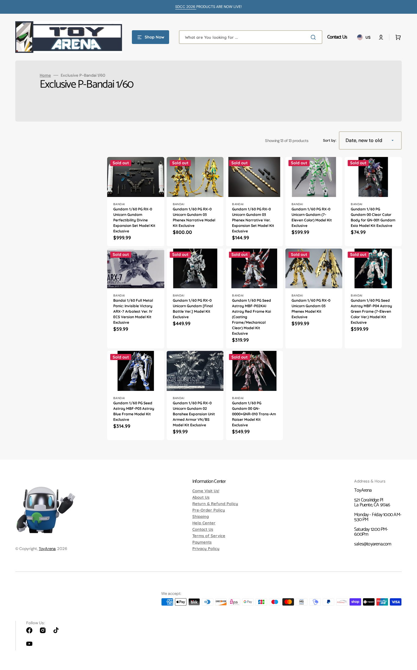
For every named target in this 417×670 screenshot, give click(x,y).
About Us (200, 497)
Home (45, 75)
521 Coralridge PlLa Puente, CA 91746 (372, 502)
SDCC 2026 (185, 6)
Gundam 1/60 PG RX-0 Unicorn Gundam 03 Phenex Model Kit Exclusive (311, 308)
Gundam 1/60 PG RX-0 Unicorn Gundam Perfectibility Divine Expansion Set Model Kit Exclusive (134, 220)
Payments (202, 542)
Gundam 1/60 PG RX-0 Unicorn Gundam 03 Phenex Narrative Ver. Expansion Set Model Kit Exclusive (253, 220)
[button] (381, 37)
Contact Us (202, 529)
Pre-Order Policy (208, 510)
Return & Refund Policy (215, 503)
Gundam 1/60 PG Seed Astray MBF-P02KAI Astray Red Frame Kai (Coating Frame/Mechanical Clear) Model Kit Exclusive (251, 317)
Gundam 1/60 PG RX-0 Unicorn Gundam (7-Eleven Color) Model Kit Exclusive (312, 217)
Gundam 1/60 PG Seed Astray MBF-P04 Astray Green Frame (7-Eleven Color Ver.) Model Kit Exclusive (371, 311)
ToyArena (47, 548)
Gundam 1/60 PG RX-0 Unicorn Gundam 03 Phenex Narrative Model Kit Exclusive (194, 217)
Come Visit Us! (205, 491)
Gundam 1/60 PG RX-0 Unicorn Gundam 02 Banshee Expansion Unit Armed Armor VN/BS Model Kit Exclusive (194, 414)
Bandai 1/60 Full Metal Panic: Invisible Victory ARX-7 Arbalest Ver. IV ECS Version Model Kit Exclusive (133, 311)
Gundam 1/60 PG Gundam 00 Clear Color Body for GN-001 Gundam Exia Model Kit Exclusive (373, 217)
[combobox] (250, 37)
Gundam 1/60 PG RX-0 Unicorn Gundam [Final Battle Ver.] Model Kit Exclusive (193, 308)
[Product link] (135, 201)
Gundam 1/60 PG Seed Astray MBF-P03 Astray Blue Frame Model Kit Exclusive (133, 411)
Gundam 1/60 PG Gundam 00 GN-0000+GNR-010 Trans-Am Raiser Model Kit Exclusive (254, 414)
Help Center (204, 522)
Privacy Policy (205, 548)
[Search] (314, 37)
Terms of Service (208, 535)
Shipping (200, 516)
